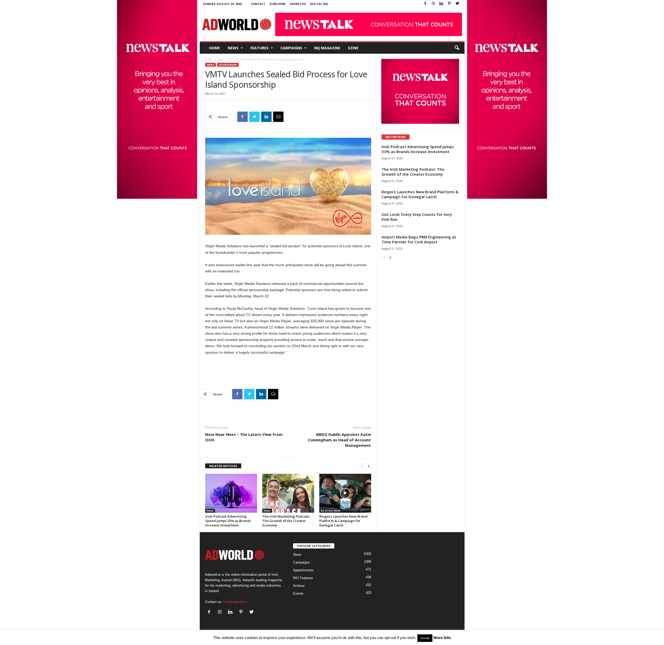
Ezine (353, 47)
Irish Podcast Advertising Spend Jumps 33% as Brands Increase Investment (228, 520)
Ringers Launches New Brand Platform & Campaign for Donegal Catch (343, 520)
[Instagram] (433, 4)
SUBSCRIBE (277, 4)
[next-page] (368, 466)
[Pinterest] (449, 4)
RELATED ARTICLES (223, 466)
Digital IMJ (319, 4)
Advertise (298, 4)
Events (298, 593)
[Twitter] (457, 4)
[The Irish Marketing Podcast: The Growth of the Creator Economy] (288, 493)
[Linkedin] (441, 4)
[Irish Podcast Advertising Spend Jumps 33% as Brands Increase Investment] (231, 493)
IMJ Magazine (327, 47)
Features (259, 47)
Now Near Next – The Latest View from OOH (243, 437)
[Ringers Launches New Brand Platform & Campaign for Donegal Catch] (345, 493)
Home (214, 47)
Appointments (303, 570)
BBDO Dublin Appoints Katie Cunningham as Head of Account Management (339, 440)
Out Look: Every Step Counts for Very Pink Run (417, 217)
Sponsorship (228, 64)
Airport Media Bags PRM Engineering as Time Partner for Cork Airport (419, 239)
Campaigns (291, 47)
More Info (442, 637)
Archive (299, 586)
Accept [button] (424, 638)
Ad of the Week (331, 510)
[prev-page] (362, 466)
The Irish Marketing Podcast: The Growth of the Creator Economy (286, 520)
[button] (456, 48)
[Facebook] (425, 4)
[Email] (278, 117)
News (233, 47)
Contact (258, 4)
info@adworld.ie (235, 602)
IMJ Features (303, 578)
